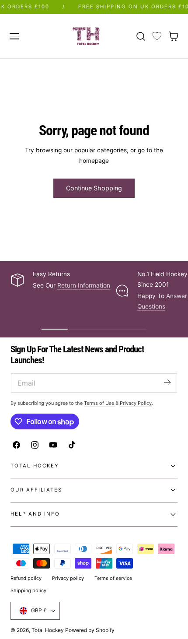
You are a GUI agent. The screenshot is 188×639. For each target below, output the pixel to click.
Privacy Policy (136, 403)
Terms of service (113, 578)
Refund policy (26, 578)
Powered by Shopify (90, 630)
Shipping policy (28, 590)
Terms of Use (99, 403)
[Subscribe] (167, 382)
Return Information (83, 285)
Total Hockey (47, 630)
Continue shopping (94, 188)
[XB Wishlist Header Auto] (157, 36)
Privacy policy (68, 578)
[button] (14, 36)
